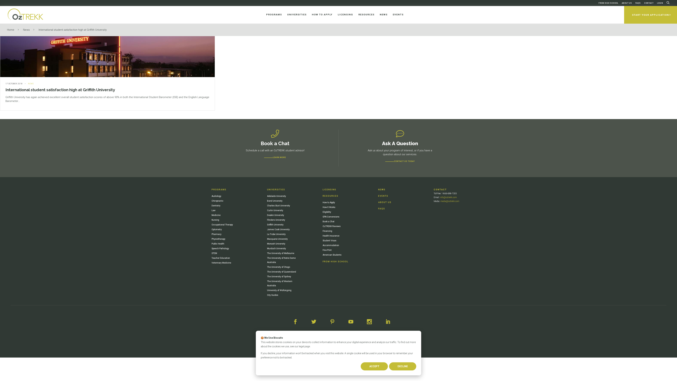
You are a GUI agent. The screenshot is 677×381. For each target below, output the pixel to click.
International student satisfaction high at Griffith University (73, 29)
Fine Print (327, 250)
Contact (649, 3)
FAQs (638, 3)
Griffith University (275, 224)
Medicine (216, 215)
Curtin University (275, 210)
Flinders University (276, 220)
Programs (219, 189)
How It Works (329, 207)
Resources (330, 196)
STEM (214, 253)
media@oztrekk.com (449, 201)
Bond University (274, 201)
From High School (608, 3)
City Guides (272, 295)
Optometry (217, 229)
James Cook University (278, 229)
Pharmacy (216, 234)
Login (660, 3)
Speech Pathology (220, 248)
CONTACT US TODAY (404, 161)
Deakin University (275, 215)
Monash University (276, 244)
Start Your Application (650, 15)
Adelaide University (276, 196)
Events (383, 196)
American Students (332, 255)
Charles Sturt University (278, 205)
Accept (374, 366)
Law (213, 210)
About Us (627, 3)
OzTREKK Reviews (332, 226)
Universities (276, 189)
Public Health (218, 244)
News (26, 29)
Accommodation (331, 245)
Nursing (215, 220)
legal (301, 346)
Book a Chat (328, 221)
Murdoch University (276, 248)
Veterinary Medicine (221, 263)
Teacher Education (221, 258)
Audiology (216, 196)
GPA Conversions (331, 217)
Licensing (329, 189)
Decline (403, 366)
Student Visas (329, 240)
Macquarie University (277, 239)
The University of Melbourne (280, 253)
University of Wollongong (279, 290)
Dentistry (216, 205)
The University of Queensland (281, 272)
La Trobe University (276, 234)
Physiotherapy (218, 239)
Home (10, 29)
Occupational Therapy (222, 224)
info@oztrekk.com (448, 197)
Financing (327, 231)
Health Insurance (331, 236)
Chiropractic (217, 201)
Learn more (279, 157)
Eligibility (327, 212)
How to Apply (329, 202)
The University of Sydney (279, 276)
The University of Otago (278, 267)
